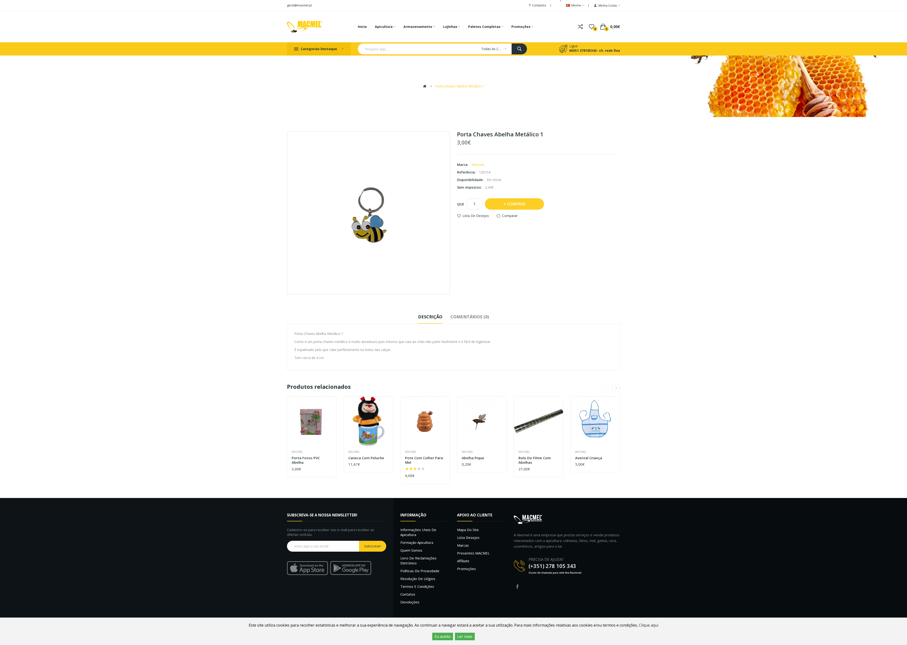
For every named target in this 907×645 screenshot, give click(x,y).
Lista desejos (468, 537)
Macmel (478, 164)
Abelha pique (473, 458)
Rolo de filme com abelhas (534, 460)
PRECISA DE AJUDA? (546, 559)
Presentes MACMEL (473, 553)
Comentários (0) (469, 317)
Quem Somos (411, 550)
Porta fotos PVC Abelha (306, 460)
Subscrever (372, 546)
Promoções (466, 568)
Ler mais (464, 636)
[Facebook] (517, 586)
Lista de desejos (475, 215)
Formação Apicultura (416, 542)
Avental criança (588, 458)
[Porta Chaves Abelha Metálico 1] (368, 212)
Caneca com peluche (366, 458)
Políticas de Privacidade (419, 570)
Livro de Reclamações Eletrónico (418, 560)
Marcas (463, 545)
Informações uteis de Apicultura (418, 532)
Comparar (510, 215)
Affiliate (463, 560)
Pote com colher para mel (424, 460)
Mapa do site (468, 529)
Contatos (407, 594)
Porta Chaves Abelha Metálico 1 (459, 86)
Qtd (460, 204)
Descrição (430, 317)
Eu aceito (443, 636)
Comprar (516, 204)
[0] (591, 26)
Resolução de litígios (417, 578)
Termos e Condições (417, 586)
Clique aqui (648, 625)
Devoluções (409, 602)
